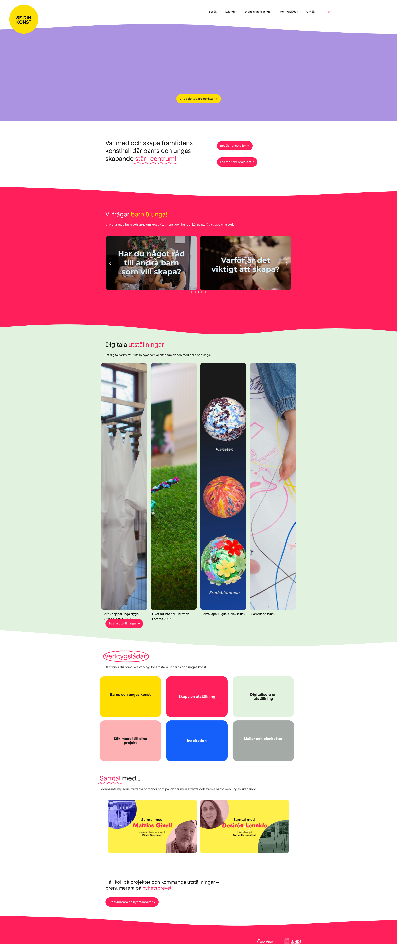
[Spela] (151, 263)
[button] (310, 12)
